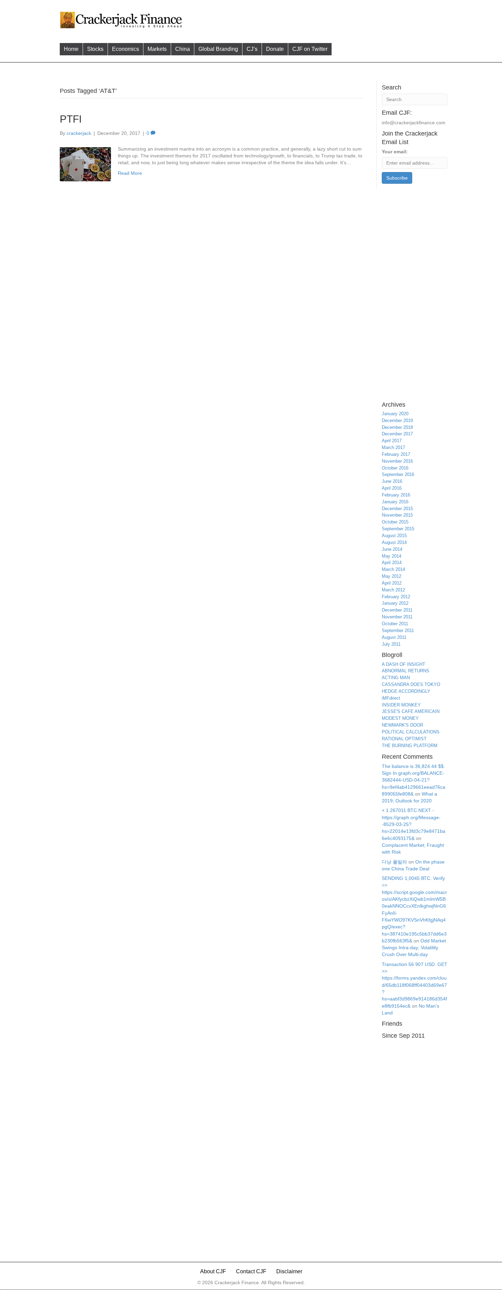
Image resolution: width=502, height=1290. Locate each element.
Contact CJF (251, 1271)
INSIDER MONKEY (401, 704)
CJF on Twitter (309, 49)
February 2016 (396, 494)
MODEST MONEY (400, 718)
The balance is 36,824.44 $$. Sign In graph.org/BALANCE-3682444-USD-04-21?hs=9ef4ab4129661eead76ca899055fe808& (413, 780)
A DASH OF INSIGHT (403, 664)
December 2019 (397, 420)
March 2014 (393, 569)
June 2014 (392, 549)
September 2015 (398, 528)
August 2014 (394, 542)
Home (71, 49)
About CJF (213, 1271)
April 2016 (392, 488)
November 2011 (397, 616)
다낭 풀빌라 (394, 862)
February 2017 (396, 454)
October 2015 (395, 521)
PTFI (71, 119)
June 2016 (392, 481)
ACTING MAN (396, 677)
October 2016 (395, 468)
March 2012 (393, 589)
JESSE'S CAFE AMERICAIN (411, 711)
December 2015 (397, 508)
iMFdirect (391, 698)
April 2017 (392, 440)
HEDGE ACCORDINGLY (406, 691)
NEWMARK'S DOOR (402, 725)
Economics (125, 49)
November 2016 (397, 461)
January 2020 (395, 413)
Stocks (95, 49)
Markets (157, 49)
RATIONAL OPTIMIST (404, 738)
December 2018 (397, 427)
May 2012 (391, 576)
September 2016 (398, 474)
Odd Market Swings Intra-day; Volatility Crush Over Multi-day (414, 947)
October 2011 (395, 623)
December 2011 (397, 610)
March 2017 (393, 447)
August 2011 (394, 637)
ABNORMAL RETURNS (405, 670)
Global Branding (218, 49)
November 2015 (397, 515)
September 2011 (398, 630)
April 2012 (392, 583)
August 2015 (394, 535)
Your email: (395, 151)
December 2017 (397, 433)
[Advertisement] (315, 19)
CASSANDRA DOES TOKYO (411, 684)
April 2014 (392, 562)
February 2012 (396, 596)
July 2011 (391, 644)
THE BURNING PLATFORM (409, 745)
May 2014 (391, 556)
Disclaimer (289, 1271)
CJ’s (252, 49)
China (182, 49)
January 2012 (395, 603)
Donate (275, 49)
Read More (130, 173)
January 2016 (395, 501)
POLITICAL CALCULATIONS (411, 731)
